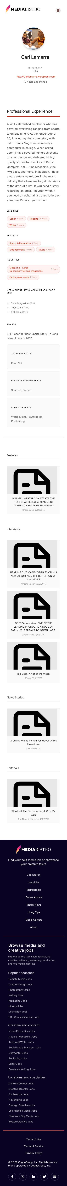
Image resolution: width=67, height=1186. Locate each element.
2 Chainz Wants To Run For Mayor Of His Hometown (33, 742)
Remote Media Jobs (20, 978)
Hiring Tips (34, 912)
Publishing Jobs (18, 1058)
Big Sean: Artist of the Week (33, 673)
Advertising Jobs (18, 1099)
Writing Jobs (16, 995)
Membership (34, 889)
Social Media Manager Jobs (25, 1047)
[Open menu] (58, 10)
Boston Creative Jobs (21, 1121)
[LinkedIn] (33, 1177)
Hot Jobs (34, 882)
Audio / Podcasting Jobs (23, 1036)
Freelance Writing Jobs (22, 1069)
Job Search (33, 874)
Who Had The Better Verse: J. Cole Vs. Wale (34, 813)
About (33, 927)
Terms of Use (33, 1139)
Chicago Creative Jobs (22, 1105)
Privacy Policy (34, 1153)
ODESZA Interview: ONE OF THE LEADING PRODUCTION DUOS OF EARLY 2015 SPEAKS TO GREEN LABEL (33, 627)
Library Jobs (16, 1006)
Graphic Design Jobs (20, 984)
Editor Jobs (15, 1063)
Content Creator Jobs (21, 1083)
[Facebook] (12, 1177)
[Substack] (55, 1177)
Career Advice (34, 897)
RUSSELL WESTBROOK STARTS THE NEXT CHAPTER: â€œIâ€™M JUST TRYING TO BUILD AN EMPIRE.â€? (33, 502)
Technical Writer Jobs (21, 1042)
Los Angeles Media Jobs (23, 1110)
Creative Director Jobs (22, 1088)
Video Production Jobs (22, 1031)
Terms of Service (33, 1146)
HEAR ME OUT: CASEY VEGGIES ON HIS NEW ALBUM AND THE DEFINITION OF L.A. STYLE (33, 576)
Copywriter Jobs (18, 1052)
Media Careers (33, 919)
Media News (34, 904)
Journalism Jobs (18, 1011)
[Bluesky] (44, 1177)
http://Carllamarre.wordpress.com (36, 76)
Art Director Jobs (18, 1094)
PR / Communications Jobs (24, 1017)
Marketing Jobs (18, 1000)
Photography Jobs (19, 989)
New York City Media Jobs (24, 1116)
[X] (23, 1177)
